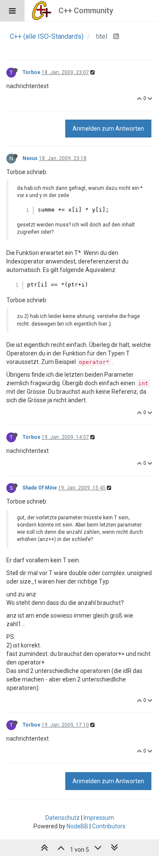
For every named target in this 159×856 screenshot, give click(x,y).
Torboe (31, 72)
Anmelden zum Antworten (108, 128)
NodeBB (77, 826)
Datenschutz (62, 817)
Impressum (99, 817)
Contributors (109, 826)
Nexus (30, 158)
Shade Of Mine (39, 488)
